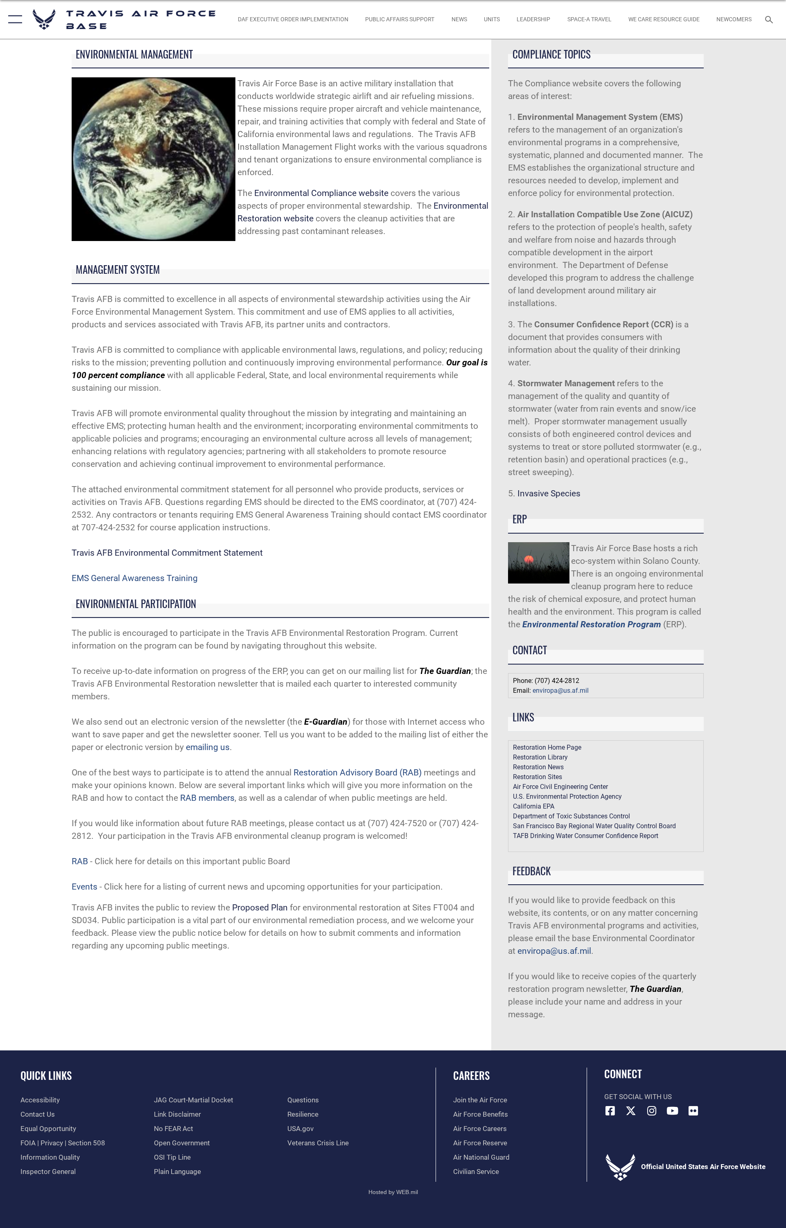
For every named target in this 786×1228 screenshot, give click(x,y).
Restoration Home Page (547, 747)
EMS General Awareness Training (135, 578)
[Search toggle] (769, 19)
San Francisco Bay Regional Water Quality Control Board (594, 826)
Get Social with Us (638, 1097)
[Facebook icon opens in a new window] (610, 1110)
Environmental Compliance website (322, 193)
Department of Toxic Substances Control (571, 816)
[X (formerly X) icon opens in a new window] (631, 1110)
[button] (13, 19)
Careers (471, 1075)
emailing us (208, 747)
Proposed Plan (260, 908)
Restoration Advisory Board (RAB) (358, 772)
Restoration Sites (537, 777)
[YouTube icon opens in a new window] (672, 1110)
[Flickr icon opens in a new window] (693, 1110)
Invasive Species (548, 493)
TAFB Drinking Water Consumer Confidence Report (585, 836)
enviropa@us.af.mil (561, 690)
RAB (80, 861)
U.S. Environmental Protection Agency (567, 796)
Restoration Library (540, 757)
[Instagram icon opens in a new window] (652, 1110)
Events (84, 887)
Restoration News (538, 767)
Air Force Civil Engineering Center (560, 787)
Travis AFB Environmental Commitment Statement (167, 553)
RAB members (207, 798)
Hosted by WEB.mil (393, 1192)
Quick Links (46, 1075)
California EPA (533, 806)
